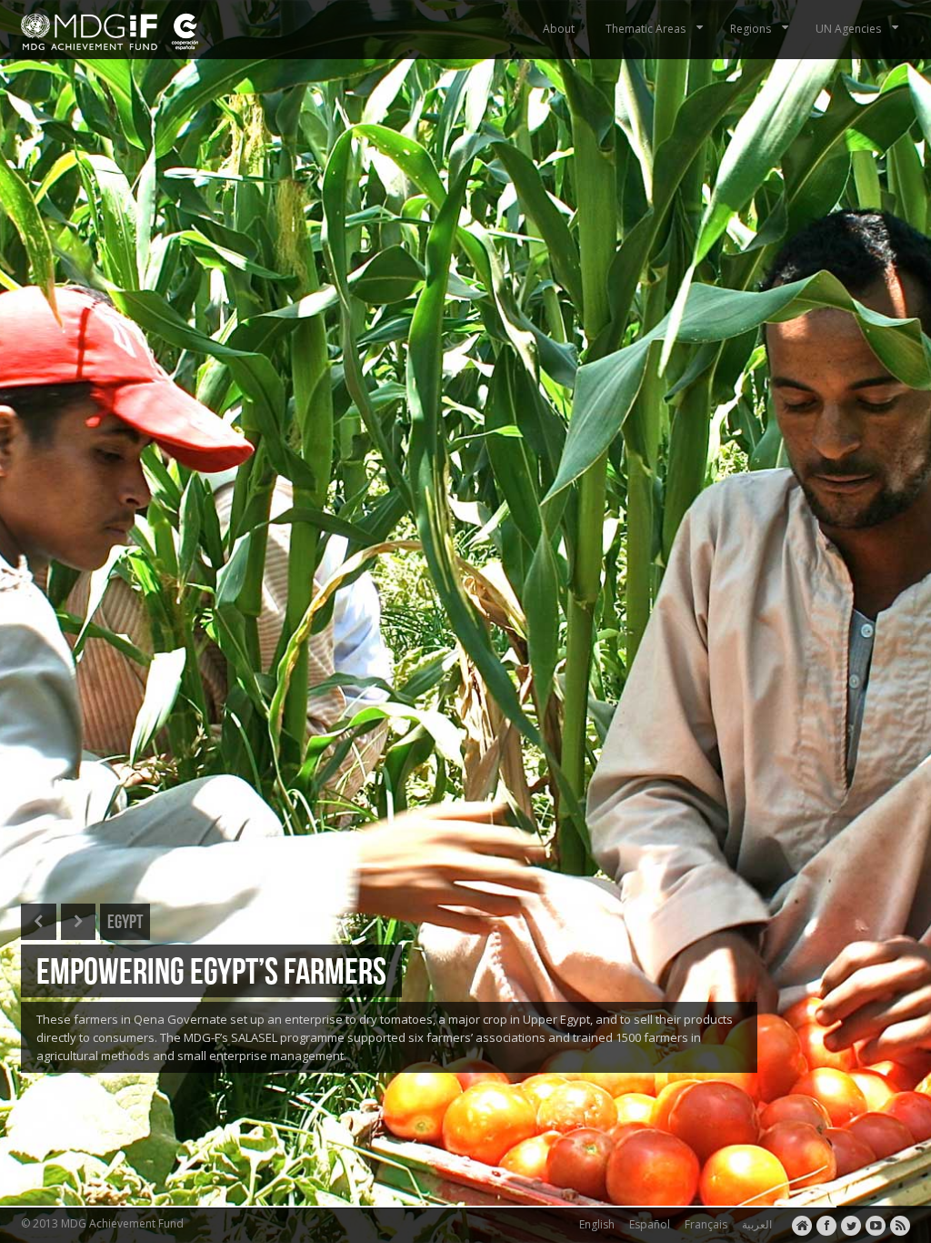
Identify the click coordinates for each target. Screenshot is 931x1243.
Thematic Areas (646, 28)
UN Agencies (848, 28)
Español (647, 1224)
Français (703, 1224)
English (594, 1224)
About (559, 28)
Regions (750, 28)
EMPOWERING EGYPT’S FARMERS (211, 970)
